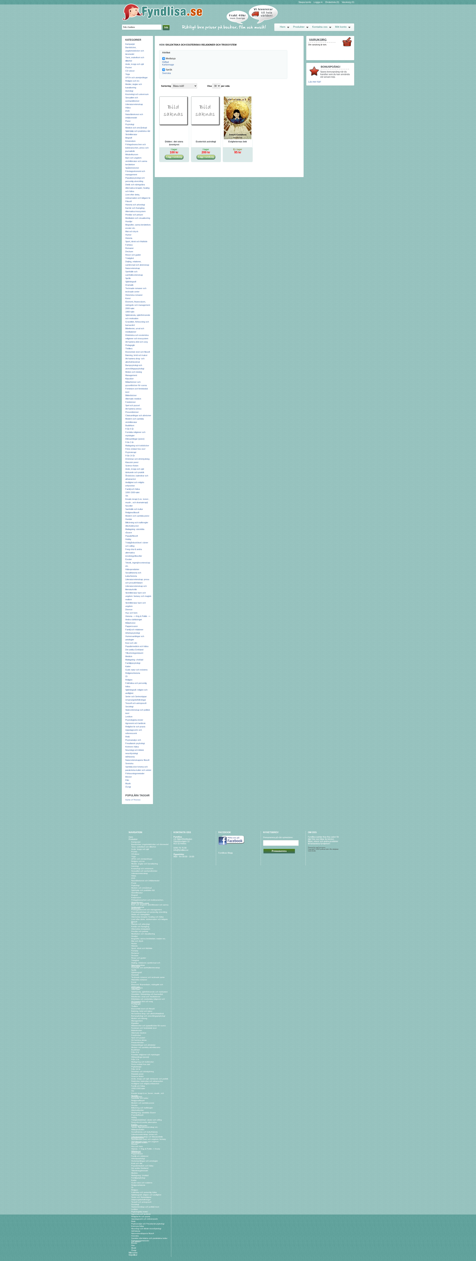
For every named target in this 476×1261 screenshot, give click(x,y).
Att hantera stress (133, 409)
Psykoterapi (130, 452)
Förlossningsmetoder (134, 773)
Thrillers (129, 348)
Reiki (127, 737)
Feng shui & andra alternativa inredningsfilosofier (133, 552)
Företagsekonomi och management (146, 910)
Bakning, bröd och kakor (136, 355)
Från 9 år (129, 429)
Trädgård (129, 258)
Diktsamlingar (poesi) (134, 439)
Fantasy (129, 245)
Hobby (128, 539)
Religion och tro (132, 81)
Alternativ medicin (133, 399)
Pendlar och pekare (134, 215)
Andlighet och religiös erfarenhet (145, 1084)
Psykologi (129, 124)
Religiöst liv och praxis (135, 726)
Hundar (128, 519)
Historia (128, 238)
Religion (128, 680)
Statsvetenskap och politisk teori (145, 1207)
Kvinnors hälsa (132, 747)
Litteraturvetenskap (134, 104)
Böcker (128, 777)
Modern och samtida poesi (137, 516)
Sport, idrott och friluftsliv (136, 241)
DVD (127, 111)
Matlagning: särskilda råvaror (143, 1113)
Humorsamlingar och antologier (144, 1161)
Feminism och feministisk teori (144, 1028)
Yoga (127, 74)
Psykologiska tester (134, 720)
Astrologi (129, 91)
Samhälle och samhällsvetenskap (145, 968)
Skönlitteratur (131, 134)
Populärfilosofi (131, 536)
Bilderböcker (131, 395)
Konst (128, 298)
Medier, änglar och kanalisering (144, 864)
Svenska (129, 763)
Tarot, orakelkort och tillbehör (143, 847)
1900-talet (129, 312)
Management (131, 375)
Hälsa (128, 108)
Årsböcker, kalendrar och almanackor (147, 1081)
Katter (128, 666)
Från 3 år (129, 442)
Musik (128, 783)
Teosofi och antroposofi (135, 703)
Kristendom (130, 141)
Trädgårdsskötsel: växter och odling (146, 1120)
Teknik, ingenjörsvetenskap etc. (144, 1127)
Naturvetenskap (132, 268)
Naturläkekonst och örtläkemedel (145, 881)
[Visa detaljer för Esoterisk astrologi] (206, 125)
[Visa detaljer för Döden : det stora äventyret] (174, 125)
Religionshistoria (132, 673)
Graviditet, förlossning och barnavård (147, 994)
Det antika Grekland (134, 650)
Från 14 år (130, 455)
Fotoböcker (130, 402)
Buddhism (129, 425)
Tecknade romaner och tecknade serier (148, 977)
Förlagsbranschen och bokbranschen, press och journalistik (137, 147)
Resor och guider (133, 255)
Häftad (165, 62)
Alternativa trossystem (135, 211)
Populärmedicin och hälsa (136, 646)
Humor (128, 235)
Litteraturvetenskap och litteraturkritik (147, 1137)
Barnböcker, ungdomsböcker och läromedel (134, 50)
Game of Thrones (132, 800)
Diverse (128, 609)
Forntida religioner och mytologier (145, 1055)
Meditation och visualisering (137, 218)
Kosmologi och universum (137, 94)
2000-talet (129, 308)
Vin (126, 496)
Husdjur (128, 221)
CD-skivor (130, 71)
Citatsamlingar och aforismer (138, 415)
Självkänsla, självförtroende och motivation (149, 992)
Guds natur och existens (136, 670)
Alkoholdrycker (132, 526)
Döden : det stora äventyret (174, 143)
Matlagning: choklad (134, 660)
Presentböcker (132, 412)
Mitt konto (341, 26)
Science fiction (131, 466)
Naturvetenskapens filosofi (137, 760)
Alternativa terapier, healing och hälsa (147, 917)
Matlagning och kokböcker (137, 445)
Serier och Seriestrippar (136, 696)
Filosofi (128, 201)
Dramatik (129, 285)
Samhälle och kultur (134, 509)
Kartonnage (168, 64)
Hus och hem (131, 613)
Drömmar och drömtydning (137, 459)
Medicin (128, 656)
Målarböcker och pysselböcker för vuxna (148, 1026)
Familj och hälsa (132, 489)
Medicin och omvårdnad (136, 128)
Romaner (129, 248)
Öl (126, 676)
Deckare (129, 251)
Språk (128, 278)
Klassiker (129, 379)
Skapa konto (304, 2)
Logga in (318, 2)
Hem (282, 26)
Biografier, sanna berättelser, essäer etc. (148, 939)
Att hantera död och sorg (136, 342)
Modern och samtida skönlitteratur (145, 1047)
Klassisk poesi (131, 462)
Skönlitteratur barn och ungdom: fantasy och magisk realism (138, 596)
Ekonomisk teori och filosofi (137, 352)
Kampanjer (130, 44)
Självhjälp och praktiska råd (137, 131)
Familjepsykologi (132, 663)
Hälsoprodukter (132, 569)
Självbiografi (130, 281)
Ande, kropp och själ (134, 64)
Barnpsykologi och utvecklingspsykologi (148, 1016)
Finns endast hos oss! (135, 449)
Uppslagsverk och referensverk (144, 1219)
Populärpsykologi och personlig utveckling (149, 912)
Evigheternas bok (237, 141)
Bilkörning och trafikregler (136, 522)
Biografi (128, 138)
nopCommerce (320, 847)
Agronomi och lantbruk (135, 723)
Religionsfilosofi (132, 512)
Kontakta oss (319, 26)
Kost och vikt (131, 643)
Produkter (299, 26)
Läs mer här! (314, 81)
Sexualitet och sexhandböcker (144, 871)
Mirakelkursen (131, 154)
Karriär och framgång (134, 208)
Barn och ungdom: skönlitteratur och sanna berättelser (136, 161)
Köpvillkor (133, 1255)
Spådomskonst (132, 168)
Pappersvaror (131, 626)
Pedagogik (130, 345)
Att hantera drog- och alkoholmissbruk (147, 1013)
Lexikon (128, 716)
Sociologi (129, 706)
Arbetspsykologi (132, 633)
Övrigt (128, 787)
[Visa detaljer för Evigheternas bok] (237, 138)
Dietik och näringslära (135, 184)
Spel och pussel (132, 405)
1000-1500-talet (132, 492)
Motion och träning (133, 372)
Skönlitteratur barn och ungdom (144, 1142)
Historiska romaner (134, 295)
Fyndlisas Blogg (225, 853)
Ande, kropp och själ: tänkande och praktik (149, 1079)
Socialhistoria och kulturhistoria (144, 1132)
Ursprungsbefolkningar (135, 700)
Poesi (127, 121)
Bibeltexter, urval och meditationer (145, 997)
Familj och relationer (134, 629)
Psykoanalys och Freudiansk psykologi (147, 1224)
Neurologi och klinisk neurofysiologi (146, 1229)
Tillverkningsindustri (134, 653)
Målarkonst (130, 623)
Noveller (129, 506)
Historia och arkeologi (135, 205)
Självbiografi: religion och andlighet (146, 1195)
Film (127, 780)
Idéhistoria (130, 757)
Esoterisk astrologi (206, 141)
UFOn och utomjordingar (136, 77)
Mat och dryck (131, 231)
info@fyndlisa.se (180, 850)
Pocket (128, 67)
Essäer (128, 559)
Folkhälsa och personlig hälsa (144, 1192)
